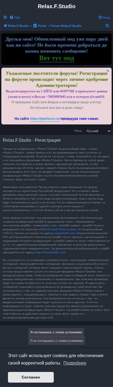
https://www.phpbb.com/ (50, 252)
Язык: (78, 130)
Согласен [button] (31, 377)
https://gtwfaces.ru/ (45, 119)
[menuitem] (14, 17)
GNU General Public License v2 (60, 229)
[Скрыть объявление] (108, 71)
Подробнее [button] (74, 363)
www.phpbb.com (64, 233)
